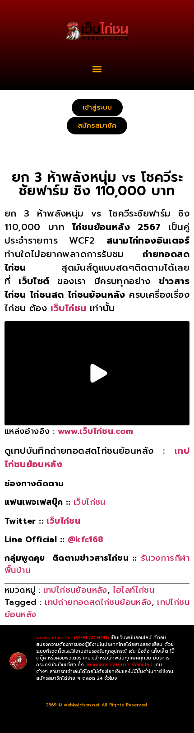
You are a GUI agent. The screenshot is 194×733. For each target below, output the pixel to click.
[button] (97, 68)
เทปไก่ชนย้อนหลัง (75, 590)
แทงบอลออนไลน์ (102, 664)
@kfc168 (86, 539)
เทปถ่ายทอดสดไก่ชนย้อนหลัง (98, 602)
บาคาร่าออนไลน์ (136, 664)
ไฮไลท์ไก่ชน (134, 590)
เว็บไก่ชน (90, 502)
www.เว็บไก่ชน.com (96, 431)
